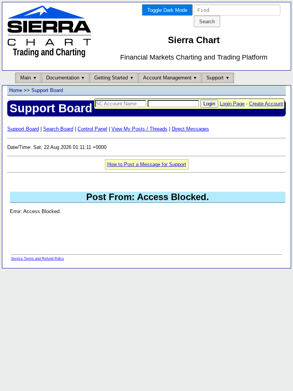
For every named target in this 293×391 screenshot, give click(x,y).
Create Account (266, 104)
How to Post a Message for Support (146, 164)
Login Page (232, 104)
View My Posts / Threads (139, 129)
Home (15, 90)
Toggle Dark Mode (167, 10)
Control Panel (92, 129)
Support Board (47, 90)
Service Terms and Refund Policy (37, 258)
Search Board (58, 129)
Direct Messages (190, 129)
